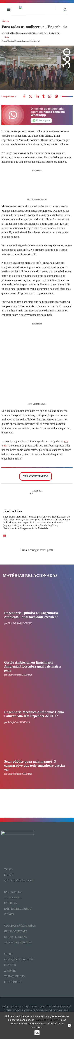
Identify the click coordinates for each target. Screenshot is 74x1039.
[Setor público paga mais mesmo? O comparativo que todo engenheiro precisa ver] (35, 746)
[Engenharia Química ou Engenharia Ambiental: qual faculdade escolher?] (35, 597)
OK (37, 1032)
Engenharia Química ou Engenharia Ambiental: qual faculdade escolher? (31, 615)
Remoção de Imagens (18, 959)
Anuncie (10, 970)
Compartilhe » (8, 96)
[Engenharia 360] (37, 9)
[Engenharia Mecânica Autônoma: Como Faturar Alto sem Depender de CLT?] (35, 696)
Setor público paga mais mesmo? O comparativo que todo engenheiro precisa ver (34, 765)
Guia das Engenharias (19, 925)
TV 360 (8, 869)
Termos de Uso (14, 976)
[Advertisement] (37, 185)
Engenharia (12, 892)
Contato (10, 965)
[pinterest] (56, 96)
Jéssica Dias (12, 511)
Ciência (9, 914)
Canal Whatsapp (15, 931)
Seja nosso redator (17, 942)
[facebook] (24, 96)
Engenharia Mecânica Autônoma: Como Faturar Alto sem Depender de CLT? (34, 714)
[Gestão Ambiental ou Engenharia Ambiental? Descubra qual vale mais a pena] (35, 647)
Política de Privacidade (47, 1019)
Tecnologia (12, 897)
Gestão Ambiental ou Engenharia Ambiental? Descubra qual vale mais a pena (32, 666)
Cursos (9, 875)
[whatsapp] (37, 96)
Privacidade (12, 982)
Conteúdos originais (19, 880)
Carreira (5, 21)
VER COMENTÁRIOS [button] (35, 476)
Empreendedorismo (17, 908)
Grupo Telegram (15, 937)
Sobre (8, 954)
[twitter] (30, 96)
